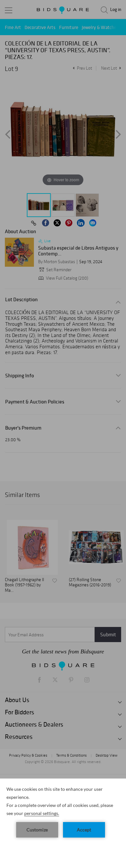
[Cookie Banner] (63, 811)
